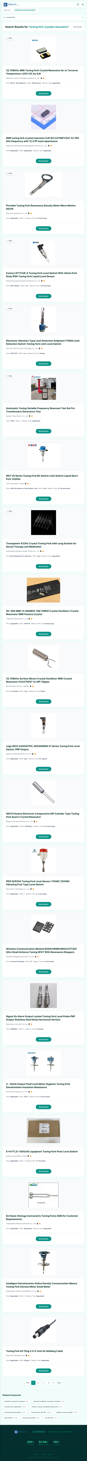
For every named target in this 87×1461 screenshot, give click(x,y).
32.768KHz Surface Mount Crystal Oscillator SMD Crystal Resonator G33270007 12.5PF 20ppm (39, 680)
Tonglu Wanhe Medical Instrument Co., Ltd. (21, 1223)
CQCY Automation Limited (15, 483)
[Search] (78, 5)
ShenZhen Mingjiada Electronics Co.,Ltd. (20, 956)
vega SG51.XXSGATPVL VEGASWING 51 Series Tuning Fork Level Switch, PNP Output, (43, 748)
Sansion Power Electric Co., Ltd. (17, 416)
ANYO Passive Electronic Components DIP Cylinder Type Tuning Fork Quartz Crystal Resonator (42, 815)
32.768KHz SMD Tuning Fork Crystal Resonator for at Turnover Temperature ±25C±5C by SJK (42, 72)
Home (9, 10)
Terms (43, 1454)
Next (59, 1383)
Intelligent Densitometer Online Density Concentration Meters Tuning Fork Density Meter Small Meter (41, 1285)
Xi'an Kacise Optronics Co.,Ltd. (16, 1092)
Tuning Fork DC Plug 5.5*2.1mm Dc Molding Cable (34, 1351)
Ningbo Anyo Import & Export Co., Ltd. (19, 821)
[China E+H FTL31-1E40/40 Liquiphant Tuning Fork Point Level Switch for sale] (43, 1131)
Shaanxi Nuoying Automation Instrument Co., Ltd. (23, 281)
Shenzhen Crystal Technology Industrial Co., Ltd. (23, 78)
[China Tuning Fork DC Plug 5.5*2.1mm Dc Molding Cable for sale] (43, 1330)
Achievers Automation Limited (16, 1156)
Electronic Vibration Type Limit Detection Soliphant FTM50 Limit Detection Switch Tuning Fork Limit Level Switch (43, 342)
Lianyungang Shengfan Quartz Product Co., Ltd (22, 551)
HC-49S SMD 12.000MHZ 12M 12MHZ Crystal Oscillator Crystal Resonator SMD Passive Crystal (42, 613)
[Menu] (82, 5)
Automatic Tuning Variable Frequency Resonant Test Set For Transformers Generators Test (40, 410)
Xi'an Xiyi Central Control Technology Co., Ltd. (22, 348)
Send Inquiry (43, 93)
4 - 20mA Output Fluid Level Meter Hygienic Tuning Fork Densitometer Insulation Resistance (38, 1086)
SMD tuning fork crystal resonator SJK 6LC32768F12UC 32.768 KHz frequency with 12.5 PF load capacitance (42, 140)
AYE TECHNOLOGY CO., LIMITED (17, 686)
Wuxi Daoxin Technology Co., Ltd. (17, 889)
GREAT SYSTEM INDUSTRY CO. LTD (18, 754)
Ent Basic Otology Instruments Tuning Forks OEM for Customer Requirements (42, 1218)
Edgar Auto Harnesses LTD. (15, 1355)
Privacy (36, 1454)
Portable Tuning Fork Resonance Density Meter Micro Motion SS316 (41, 207)
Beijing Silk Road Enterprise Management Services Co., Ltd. (26, 146)
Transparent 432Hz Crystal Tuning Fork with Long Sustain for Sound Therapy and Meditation (41, 545)
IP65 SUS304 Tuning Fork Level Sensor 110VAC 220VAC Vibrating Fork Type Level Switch (38, 883)
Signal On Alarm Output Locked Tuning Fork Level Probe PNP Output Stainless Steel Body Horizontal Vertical (40, 1018)
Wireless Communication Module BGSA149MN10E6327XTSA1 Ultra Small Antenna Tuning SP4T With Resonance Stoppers (41, 950)
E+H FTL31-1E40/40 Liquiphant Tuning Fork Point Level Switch (42, 1151)
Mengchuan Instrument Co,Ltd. (17, 1024)
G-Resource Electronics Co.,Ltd (17, 619)
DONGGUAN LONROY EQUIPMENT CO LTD (21, 1291)
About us (50, 1454)
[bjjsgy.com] (11, 4)
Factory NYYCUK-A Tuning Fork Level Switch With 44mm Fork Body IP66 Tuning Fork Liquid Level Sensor (41, 275)
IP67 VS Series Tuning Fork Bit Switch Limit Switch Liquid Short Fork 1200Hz (42, 477)
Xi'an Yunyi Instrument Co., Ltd (16, 213)
